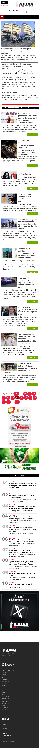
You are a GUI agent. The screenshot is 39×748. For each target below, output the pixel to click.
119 (26, 398)
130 (4, 402)
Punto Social (5, 696)
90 (25, 394)
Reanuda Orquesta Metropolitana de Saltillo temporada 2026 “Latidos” (22, 518)
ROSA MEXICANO (9, 93)
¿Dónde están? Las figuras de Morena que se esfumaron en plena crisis (27, 310)
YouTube (4, 728)
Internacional (5, 681)
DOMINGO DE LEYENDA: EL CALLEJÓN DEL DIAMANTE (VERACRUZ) (18, 78)
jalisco (4, 683)
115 (8, 398)
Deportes (4, 676)
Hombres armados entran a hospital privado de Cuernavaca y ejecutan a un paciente (17, 51)
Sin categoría (5, 703)
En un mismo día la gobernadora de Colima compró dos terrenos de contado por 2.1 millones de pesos (28, 117)
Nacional (4, 685)
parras (3, 692)
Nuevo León (5, 687)
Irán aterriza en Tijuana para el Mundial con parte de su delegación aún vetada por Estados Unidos (27, 223)
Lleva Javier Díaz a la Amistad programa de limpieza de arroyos (21, 551)
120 (35, 398)
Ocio (3, 689)
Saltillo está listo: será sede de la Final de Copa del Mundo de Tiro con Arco (22, 541)
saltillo (4, 700)
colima (4, 674)
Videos (4, 709)
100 (29, 394)
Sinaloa (4, 705)
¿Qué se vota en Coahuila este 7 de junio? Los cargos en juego (26, 197)
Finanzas (4, 679)
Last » (17, 402)
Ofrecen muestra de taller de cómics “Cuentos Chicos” (22, 497)
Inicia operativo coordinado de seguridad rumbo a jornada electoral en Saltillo (26, 282)
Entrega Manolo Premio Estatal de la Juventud (22, 574)
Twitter (4, 726)
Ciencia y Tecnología (8, 670)
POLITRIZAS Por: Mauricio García (20, 584)
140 (8, 402)
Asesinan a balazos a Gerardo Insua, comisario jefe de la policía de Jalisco (17, 65)
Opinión (4, 691)
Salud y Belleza (6, 702)
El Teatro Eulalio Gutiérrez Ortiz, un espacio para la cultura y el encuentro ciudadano (20, 368)
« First (16, 394)
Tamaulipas (5, 707)
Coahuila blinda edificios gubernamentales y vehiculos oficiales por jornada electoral (27, 253)
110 (34, 394)
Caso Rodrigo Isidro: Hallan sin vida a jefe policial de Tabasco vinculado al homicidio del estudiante (27, 338)
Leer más (32, 134)
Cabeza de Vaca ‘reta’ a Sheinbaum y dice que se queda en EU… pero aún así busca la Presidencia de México (22, 563)
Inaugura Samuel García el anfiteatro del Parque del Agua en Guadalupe (27, 144)
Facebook (4, 724)
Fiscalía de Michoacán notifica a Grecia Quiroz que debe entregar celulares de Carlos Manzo (23, 485)
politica (4, 694)
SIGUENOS (4, 11)
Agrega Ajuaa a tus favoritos (10, 730)
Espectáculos (5, 678)
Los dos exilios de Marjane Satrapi (25, 173)
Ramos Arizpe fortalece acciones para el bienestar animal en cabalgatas (22, 507)
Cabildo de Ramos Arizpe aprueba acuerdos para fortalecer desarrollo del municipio (22, 529)
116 (13, 398)
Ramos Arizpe (6, 698)
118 (21, 398)
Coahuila (4, 672)
